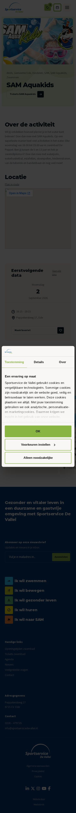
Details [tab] (39, 362)
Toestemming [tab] (14, 362)
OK (38, 431)
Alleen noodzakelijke (38, 458)
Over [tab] (62, 362)
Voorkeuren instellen (35, 444)
